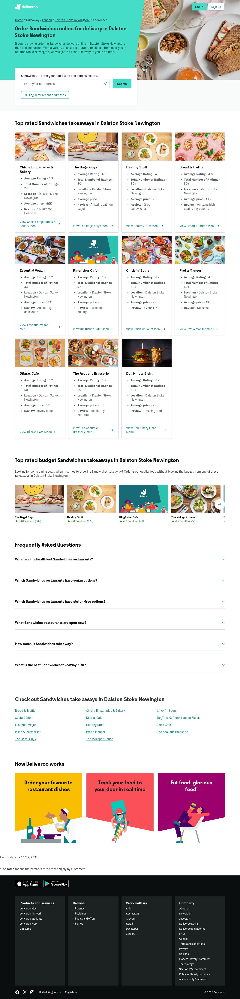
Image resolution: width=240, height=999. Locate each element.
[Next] (219, 504)
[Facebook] (17, 992)
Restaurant (132, 913)
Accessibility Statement (193, 979)
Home (19, 20)
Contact (183, 938)
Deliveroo (26, 7)
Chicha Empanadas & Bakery (105, 710)
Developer (132, 928)
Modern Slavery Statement (194, 959)
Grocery (130, 918)
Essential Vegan (26, 725)
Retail (129, 923)
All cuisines (79, 913)
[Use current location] (105, 84)
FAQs (182, 933)
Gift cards (25, 928)
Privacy (183, 949)
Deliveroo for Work (30, 913)
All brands (79, 908)
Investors (185, 918)
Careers (130, 933)
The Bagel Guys (25, 739)
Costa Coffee (23, 718)
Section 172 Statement (192, 969)
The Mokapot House (99, 739)
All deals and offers (84, 918)
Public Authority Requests (194, 974)
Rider (129, 908)
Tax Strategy (186, 964)
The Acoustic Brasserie (172, 732)
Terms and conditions (192, 944)
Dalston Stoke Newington (72, 20)
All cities (78, 923)
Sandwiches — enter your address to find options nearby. (59, 76)
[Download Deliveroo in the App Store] (27, 883)
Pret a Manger (95, 732)
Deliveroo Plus (28, 908)
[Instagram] (32, 992)
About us (184, 908)
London (47, 20)
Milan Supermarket (28, 732)
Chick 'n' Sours (167, 710)
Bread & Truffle (25, 710)
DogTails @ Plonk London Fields (178, 718)
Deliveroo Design (189, 923)
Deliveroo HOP (28, 923)
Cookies (184, 954)
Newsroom (185, 913)
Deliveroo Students (31, 918)
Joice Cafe (164, 725)
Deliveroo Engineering (192, 928)
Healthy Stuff (95, 725)
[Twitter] (24, 992)
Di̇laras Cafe (94, 718)
